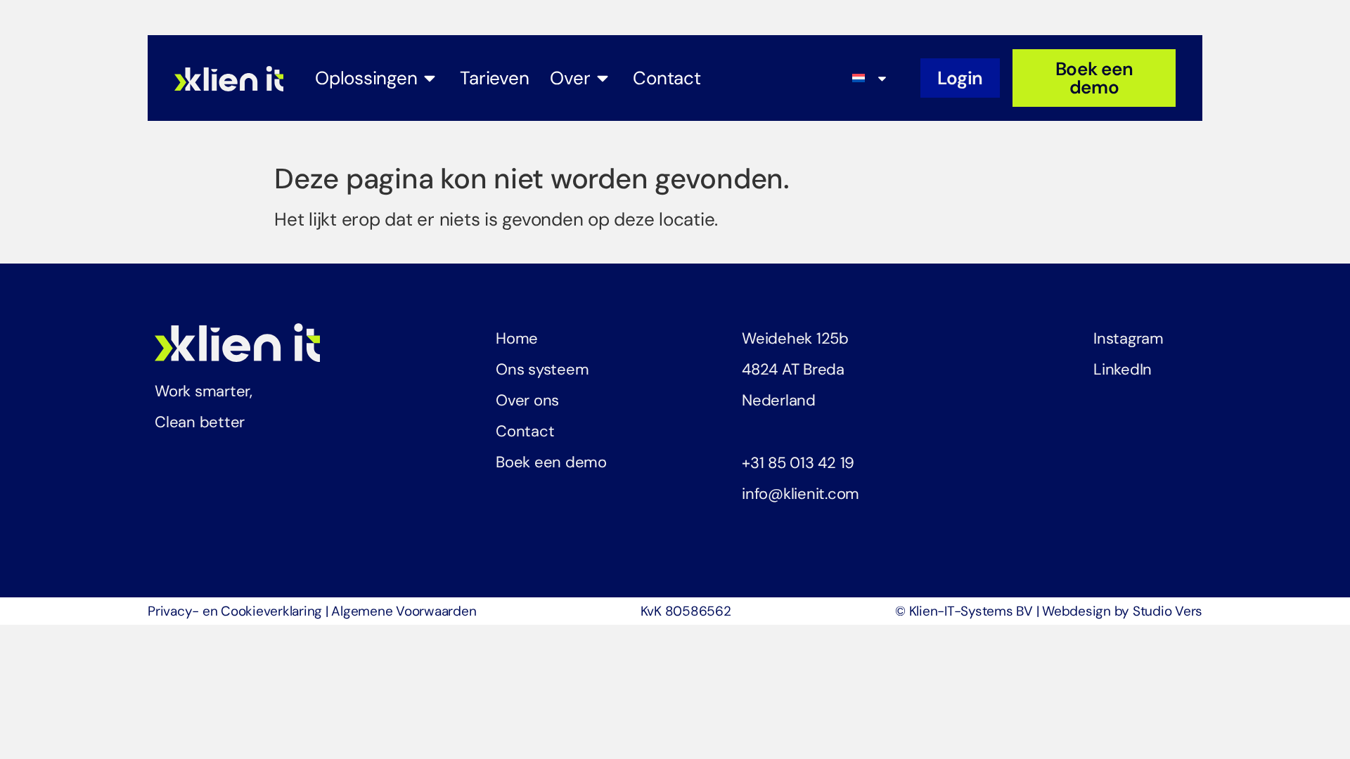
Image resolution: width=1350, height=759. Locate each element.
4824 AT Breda (793, 369)
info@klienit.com (800, 494)
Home (517, 338)
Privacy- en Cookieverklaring (235, 611)
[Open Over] (602, 78)
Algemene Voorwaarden (403, 611)
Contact (525, 431)
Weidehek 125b (795, 338)
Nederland (779, 400)
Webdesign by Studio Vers (1122, 611)
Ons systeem (542, 369)
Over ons (527, 400)
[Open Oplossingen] (429, 78)
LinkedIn (1122, 369)
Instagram (1128, 338)
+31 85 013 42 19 (798, 463)
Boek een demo (551, 462)
